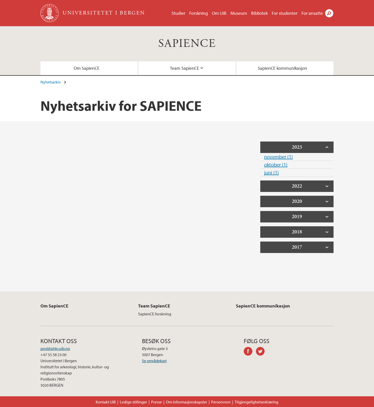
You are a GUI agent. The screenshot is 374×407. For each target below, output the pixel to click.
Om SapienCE (86, 68)
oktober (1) (275, 164)
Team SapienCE (184, 68)
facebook (250, 352)
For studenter (284, 13)
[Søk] (329, 13)
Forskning (198, 13)
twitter (262, 352)
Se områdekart (154, 360)
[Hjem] (50, 13)
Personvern (221, 401)
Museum (239, 13)
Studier (178, 13)
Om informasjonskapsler (186, 401)
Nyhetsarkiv (50, 82)
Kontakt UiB (106, 401)
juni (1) (271, 172)
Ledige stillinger (133, 401)
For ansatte (312, 13)
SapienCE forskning (154, 313)
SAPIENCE (187, 43)
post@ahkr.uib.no (55, 348)
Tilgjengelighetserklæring (256, 401)
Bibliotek (259, 13)
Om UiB (219, 13)
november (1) (278, 156)
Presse (156, 401)
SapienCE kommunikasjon (282, 68)
